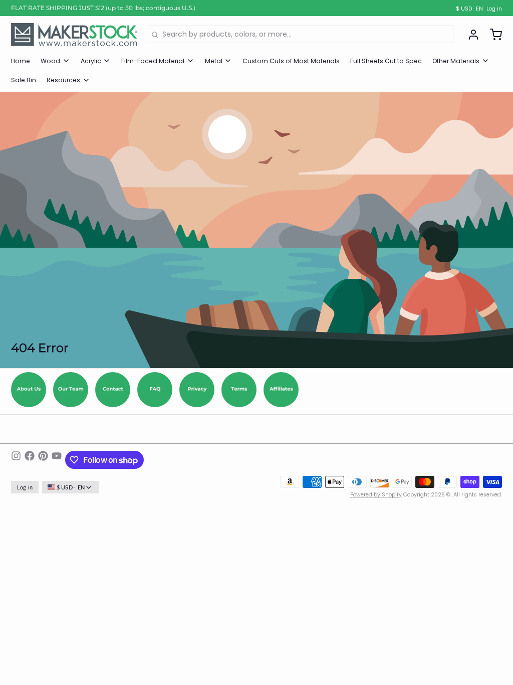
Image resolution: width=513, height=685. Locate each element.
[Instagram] (16, 460)
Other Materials (455, 61)
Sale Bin (23, 80)
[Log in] (469, 35)
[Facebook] (30, 460)
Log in (494, 9)
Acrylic (91, 61)
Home (20, 61)
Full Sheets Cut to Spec (386, 61)
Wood (50, 61)
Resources (63, 80)
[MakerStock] (74, 34)
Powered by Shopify (376, 494)
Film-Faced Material (152, 61)
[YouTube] (57, 460)
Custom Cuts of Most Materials (291, 61)
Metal (213, 61)
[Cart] (492, 35)
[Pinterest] (43, 460)
